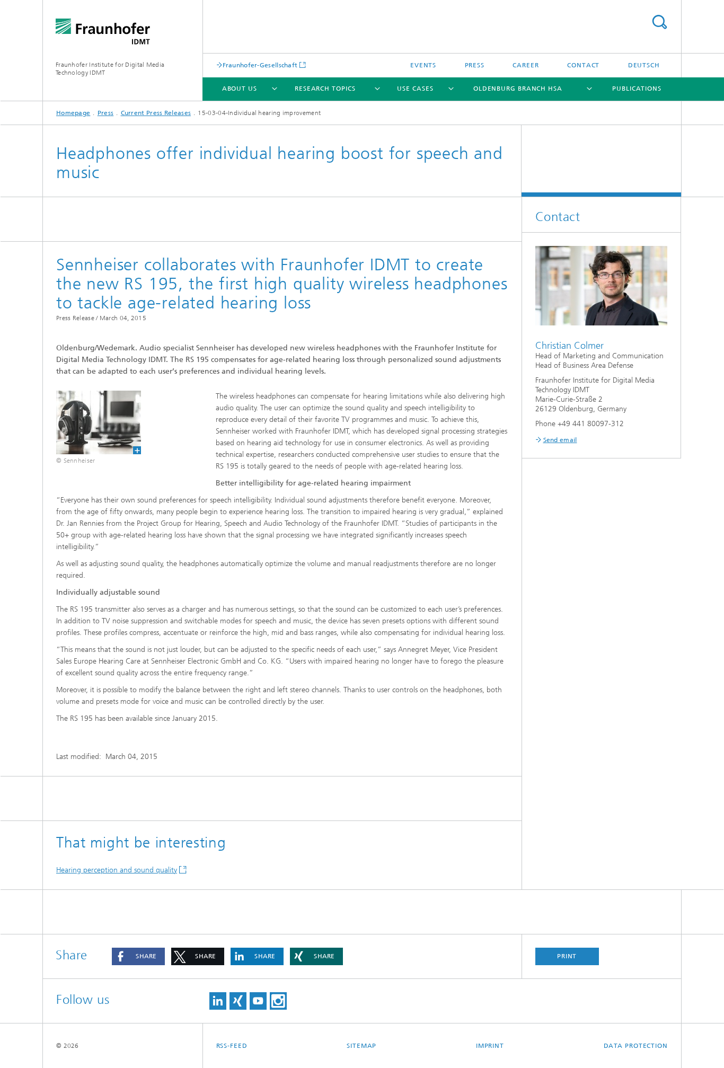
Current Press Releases (156, 113)
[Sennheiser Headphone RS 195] (92, 422)
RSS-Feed (232, 1045)
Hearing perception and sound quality (116, 870)
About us (239, 88)
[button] (138, 956)
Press (475, 65)
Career (525, 65)
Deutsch (644, 65)
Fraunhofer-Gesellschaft (260, 64)
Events (423, 65)
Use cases (415, 88)
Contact (583, 65)
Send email (560, 440)
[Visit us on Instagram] (278, 1001)
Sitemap (361, 1045)
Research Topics (325, 88)
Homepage (73, 113)
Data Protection (636, 1045)
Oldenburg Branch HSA (517, 88)
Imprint (490, 1045)
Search (659, 22)
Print (567, 956)
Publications (636, 88)
